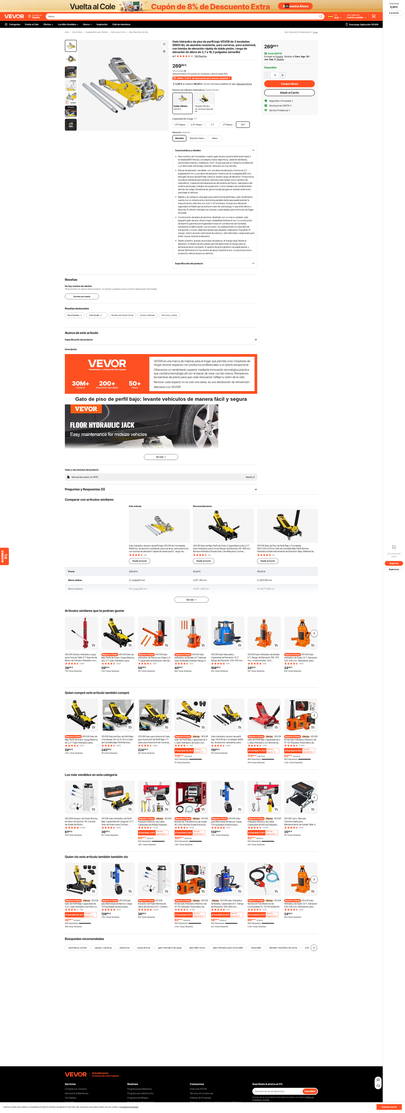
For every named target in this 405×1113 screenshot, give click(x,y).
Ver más (190, 600)
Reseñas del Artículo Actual (122, 315)
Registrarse (394, 569)
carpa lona (124, 947)
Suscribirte (310, 1091)
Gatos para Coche (118, 32)
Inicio (67, 32)
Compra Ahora (289, 83)
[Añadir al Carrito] (93, 645)
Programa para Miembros (139, 1089)
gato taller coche (197, 947)
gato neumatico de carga (169, 947)
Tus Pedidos (70, 1097)
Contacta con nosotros (76, 1089)
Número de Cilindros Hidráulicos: (188, 90)
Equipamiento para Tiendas (97, 32)
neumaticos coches (77, 947)
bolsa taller (256, 947)
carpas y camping (103, 947)
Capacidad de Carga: (183, 118)
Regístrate (394, 563)
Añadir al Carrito (289, 92)
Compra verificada (147, 315)
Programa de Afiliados (137, 1097)
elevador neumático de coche (283, 947)
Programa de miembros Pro (140, 1093)
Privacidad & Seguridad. (129, 1107)
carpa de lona (143, 947)
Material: (176, 132)
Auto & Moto (77, 32)
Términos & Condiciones (201, 1093)
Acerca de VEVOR (198, 1089)
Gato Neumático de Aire (138, 32)
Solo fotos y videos (169, 315)
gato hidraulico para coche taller (228, 947)
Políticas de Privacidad (200, 1097)
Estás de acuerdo (389, 1107)
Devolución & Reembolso (76, 1093)
